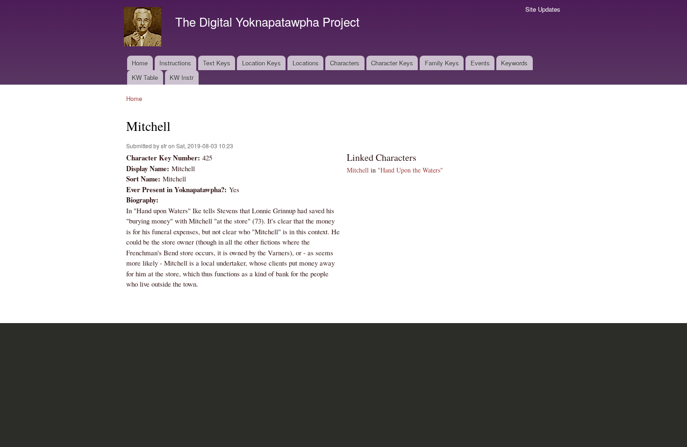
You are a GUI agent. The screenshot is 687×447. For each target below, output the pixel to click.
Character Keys (392, 62)
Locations (306, 62)
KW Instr (181, 77)
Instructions (175, 62)
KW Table (145, 77)
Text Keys (216, 62)
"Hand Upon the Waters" (410, 170)
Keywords (514, 62)
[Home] (143, 28)
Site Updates (542, 9)
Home (140, 62)
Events (480, 62)
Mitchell (358, 170)
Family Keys (442, 62)
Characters (344, 62)
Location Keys (261, 62)
